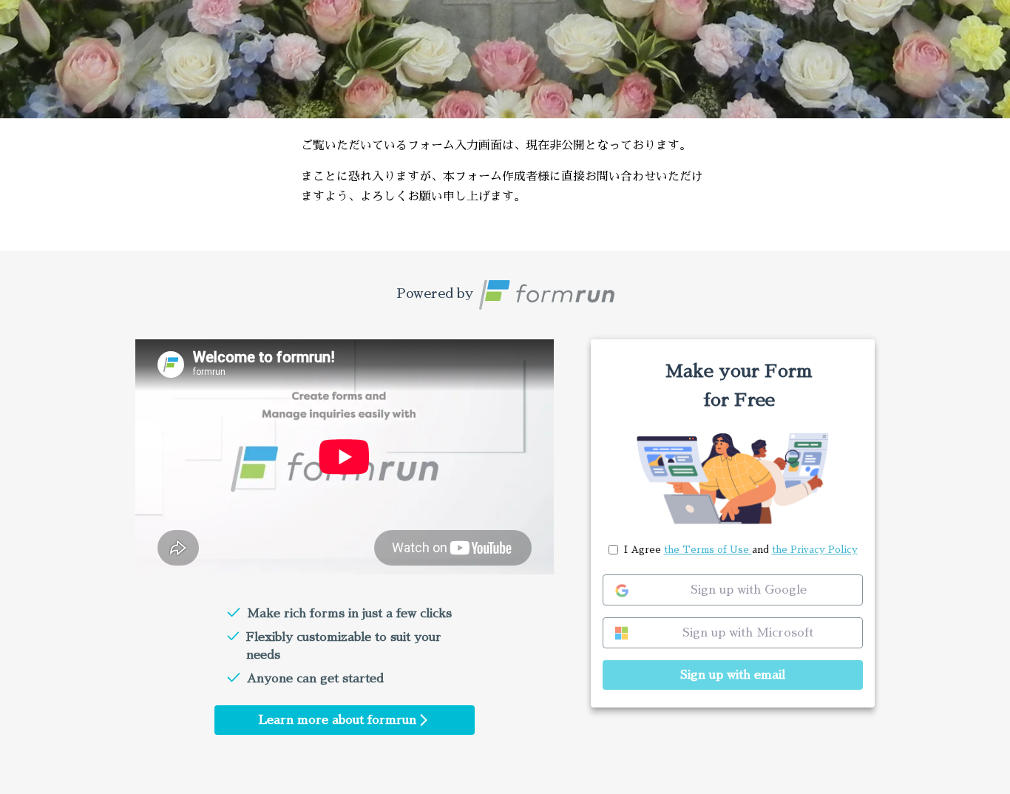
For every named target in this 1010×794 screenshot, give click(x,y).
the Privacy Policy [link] (815, 549)
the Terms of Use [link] (708, 549)
